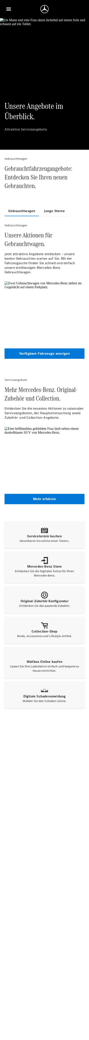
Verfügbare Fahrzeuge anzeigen (44, 353)
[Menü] (8, 9)
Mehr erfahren (44, 499)
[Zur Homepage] (44, 9)
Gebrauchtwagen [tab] (21, 211)
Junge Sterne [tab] (54, 211)
